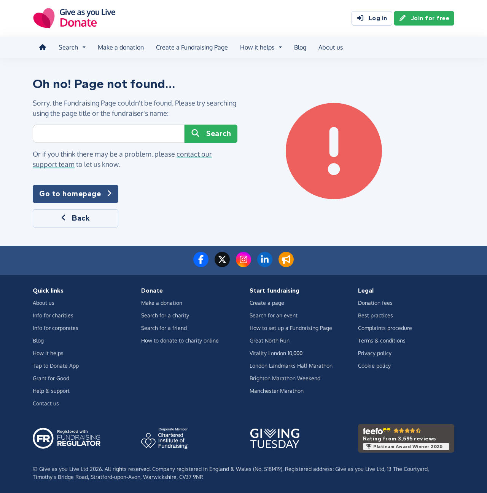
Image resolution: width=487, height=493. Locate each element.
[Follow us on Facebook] (200, 264)
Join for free (430, 18)
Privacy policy (375, 353)
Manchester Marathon (277, 390)
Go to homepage (70, 193)
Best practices (375, 315)
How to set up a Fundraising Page (291, 328)
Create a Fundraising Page (192, 47)
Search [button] (68, 47)
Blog (300, 47)
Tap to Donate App (56, 365)
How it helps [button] (257, 47)
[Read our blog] (286, 264)
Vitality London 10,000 (276, 353)
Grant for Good (51, 378)
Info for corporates (55, 328)
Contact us (46, 403)
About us (330, 47)
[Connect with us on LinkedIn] (264, 264)
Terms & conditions (382, 340)
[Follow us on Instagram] (243, 264)
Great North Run (270, 340)
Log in (378, 18)
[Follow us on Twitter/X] (222, 264)
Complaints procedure (385, 328)
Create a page (267, 302)
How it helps (48, 353)
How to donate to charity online (180, 340)
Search (218, 133)
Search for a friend (164, 328)
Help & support (51, 390)
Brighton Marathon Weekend (285, 378)
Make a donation (121, 47)
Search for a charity (165, 315)
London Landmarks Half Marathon (291, 365)
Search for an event (274, 315)
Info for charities (53, 315)
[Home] (43, 47)
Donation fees (375, 302)
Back (81, 218)
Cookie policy (374, 365)
